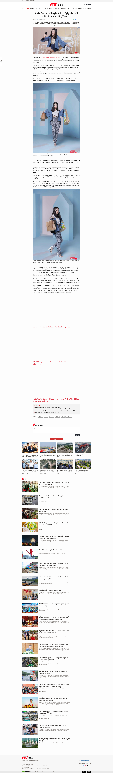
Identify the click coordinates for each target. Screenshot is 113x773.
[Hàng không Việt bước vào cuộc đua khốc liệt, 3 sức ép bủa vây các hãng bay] (48, 447)
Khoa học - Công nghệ (47, 8)
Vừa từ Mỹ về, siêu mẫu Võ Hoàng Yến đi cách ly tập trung (51, 327)
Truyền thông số (87, 8)
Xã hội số (27, 8)
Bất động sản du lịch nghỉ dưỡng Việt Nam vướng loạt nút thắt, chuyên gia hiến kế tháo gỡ (53, 645)
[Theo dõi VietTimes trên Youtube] (85, 765)
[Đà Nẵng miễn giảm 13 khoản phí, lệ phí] (30, 594)
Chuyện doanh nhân (77, 8)
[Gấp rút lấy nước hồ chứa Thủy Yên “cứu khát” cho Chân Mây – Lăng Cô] (30, 581)
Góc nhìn (32, 8)
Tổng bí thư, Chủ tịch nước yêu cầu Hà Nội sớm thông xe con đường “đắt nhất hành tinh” (30, 472)
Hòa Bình (36, 19)
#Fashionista (69, 416)
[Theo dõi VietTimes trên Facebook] (81, 765)
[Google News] (77, 19)
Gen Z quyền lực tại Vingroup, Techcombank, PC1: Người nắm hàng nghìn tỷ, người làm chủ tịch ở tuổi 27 (30, 455)
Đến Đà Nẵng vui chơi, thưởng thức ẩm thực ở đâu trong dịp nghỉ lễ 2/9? (54, 524)
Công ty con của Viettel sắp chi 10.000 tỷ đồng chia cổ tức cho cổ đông (82, 472)
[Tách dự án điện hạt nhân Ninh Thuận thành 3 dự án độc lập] (30, 743)
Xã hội (24, 479)
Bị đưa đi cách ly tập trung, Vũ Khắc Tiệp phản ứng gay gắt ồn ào (48, 407)
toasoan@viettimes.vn (84, 760)
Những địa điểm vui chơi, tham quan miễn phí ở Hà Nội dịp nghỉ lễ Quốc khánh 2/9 (54, 537)
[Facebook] (71, 19)
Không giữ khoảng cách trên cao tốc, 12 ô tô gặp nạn (82, 454)
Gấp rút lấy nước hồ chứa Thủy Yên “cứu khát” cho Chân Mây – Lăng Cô (54, 578)
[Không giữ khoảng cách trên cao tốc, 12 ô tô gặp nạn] (83, 447)
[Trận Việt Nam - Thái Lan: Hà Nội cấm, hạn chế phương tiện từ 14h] (30, 675)
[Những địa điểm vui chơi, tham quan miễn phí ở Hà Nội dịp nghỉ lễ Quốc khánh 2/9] (30, 540)
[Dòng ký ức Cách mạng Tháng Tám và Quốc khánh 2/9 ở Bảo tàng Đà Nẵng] (30, 486)
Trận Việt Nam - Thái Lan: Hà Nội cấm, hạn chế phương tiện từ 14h (53, 672)
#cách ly (45, 416)
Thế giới (69, 8)
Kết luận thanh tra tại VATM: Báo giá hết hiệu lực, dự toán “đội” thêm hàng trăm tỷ (65, 472)
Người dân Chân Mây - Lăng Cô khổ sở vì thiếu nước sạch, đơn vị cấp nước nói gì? (54, 632)
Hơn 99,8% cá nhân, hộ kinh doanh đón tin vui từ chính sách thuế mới (53, 726)
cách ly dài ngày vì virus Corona (51, 57)
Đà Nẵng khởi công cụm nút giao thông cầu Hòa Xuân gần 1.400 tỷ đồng (53, 699)
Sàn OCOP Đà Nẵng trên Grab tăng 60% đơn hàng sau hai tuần (53, 510)
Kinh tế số (38, 8)
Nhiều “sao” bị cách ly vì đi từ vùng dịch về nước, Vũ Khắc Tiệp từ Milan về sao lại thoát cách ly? (55, 410)
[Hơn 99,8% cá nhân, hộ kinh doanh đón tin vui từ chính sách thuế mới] (30, 729)
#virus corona (51, 416)
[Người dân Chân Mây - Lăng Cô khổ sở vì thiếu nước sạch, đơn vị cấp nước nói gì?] (30, 635)
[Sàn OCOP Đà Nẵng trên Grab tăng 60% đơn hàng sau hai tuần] (30, 513)
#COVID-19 (58, 416)
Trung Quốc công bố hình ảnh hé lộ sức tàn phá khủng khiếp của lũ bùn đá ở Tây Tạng (47, 472)
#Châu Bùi (63, 416)
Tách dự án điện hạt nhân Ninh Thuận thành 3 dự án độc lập (54, 740)
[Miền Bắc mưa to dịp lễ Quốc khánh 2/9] (30, 554)
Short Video (63, 8)
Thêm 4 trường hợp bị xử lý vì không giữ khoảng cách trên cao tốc (53, 497)
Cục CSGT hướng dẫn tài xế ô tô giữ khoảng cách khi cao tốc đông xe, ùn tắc (53, 659)
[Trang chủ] (22, 9)
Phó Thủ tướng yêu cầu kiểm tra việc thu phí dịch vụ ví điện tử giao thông (53, 713)
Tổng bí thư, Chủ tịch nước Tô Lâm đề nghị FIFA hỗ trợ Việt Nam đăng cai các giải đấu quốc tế (54, 618)
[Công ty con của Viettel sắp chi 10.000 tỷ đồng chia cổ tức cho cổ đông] (83, 464)
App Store (84, 772)
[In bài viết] (73, 19)
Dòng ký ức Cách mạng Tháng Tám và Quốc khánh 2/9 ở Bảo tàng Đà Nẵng (54, 483)
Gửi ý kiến (77, 435)
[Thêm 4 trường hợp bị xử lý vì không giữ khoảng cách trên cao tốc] (30, 500)
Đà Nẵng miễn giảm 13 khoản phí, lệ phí (50, 590)
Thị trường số (56, 8)
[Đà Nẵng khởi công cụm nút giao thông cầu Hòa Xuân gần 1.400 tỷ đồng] (30, 702)
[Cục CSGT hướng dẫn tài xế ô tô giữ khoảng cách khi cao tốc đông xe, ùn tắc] (30, 662)
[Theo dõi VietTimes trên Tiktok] (87, 765)
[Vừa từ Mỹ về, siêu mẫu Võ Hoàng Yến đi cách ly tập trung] (56, 310)
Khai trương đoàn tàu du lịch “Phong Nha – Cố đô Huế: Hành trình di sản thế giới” (53, 564)
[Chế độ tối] (84, 4)
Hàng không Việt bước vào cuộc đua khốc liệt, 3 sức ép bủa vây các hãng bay (47, 455)
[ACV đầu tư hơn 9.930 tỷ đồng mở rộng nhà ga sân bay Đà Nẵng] (30, 608)
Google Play (89, 772)
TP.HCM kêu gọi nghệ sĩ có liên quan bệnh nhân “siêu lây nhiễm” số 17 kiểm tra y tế (52, 409)
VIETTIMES (56, 4)
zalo (83, 765)
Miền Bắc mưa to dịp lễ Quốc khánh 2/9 (50, 550)
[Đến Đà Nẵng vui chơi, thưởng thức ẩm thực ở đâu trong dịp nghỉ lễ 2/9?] (30, 527)
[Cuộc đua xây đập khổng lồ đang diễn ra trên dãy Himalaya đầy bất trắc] (65, 447)
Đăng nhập (88, 4)
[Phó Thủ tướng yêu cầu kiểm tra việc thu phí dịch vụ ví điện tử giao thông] (30, 716)
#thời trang (41, 416)
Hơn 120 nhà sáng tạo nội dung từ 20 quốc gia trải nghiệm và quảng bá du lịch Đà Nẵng (54, 686)
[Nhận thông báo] (81, 4)
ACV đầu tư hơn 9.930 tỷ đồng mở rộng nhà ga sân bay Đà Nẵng (54, 605)
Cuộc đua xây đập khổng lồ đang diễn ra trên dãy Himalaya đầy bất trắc (64, 455)
